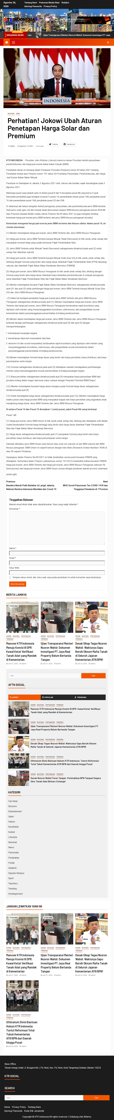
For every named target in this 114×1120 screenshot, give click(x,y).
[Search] (108, 42)
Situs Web (14, 568)
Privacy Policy (50, 6)
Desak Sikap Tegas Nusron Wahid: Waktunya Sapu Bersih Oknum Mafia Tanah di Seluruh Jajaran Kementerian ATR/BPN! (91, 651)
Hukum (8, 636)
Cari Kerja (13, 801)
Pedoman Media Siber (49, 3)
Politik (11, 863)
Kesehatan (13, 826)
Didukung (74, 1116)
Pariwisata (13, 852)
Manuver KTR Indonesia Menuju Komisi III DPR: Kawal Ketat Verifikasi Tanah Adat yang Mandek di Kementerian (21, 651)
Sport (11, 878)
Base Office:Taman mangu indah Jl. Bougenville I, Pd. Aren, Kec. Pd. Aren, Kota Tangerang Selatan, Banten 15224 (53, 1066)
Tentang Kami (30, 3)
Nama (12, 548)
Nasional (11, 113)
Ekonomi (12, 806)
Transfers (13, 883)
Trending (9, 639)
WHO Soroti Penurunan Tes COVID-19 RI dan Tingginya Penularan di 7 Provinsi (85, 485)
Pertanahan (26, 636)
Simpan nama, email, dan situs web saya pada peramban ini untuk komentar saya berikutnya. (57, 577)
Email (12, 558)
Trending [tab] (81, 697)
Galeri (11, 816)
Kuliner (11, 832)
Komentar (14, 509)
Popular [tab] (48, 697)
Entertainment (15, 811)
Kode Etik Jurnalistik (34, 1111)
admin (12, 146)
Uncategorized (15, 893)
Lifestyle (12, 837)
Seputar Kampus (16, 873)
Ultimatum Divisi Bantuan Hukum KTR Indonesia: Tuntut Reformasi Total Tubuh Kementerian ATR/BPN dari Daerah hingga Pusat (65, 762)
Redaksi (65, 3)
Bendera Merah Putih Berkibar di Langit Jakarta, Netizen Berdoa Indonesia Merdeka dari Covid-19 (31, 485)
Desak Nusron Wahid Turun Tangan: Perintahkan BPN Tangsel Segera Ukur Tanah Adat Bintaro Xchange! (66, 779)
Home (7, 1107)
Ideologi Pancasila (33, 6)
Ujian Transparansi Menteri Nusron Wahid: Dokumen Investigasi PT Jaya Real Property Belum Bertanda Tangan (57, 651)
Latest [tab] (14, 697)
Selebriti (12, 868)
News (18, 113)
